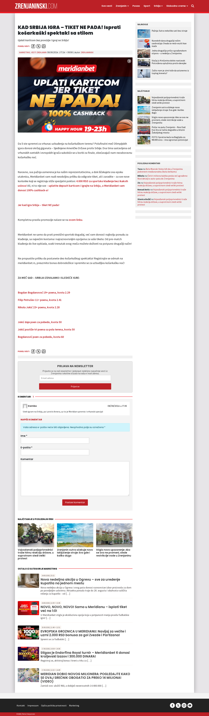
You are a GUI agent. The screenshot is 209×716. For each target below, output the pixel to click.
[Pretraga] (192, 6)
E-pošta (26, 447)
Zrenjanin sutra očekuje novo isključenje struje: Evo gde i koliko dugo (168, 110)
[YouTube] (189, 705)
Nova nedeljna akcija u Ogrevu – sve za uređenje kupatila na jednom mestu (80, 581)
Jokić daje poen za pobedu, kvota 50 (40, 322)
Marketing (24, 52)
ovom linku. (76, 219)
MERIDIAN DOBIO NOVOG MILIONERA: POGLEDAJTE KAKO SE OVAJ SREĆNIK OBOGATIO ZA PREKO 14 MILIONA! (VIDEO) (85, 678)
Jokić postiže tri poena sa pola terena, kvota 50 (46, 329)
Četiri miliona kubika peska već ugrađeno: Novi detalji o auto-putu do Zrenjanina (162, 177)
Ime (24, 435)
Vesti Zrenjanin (38, 52)
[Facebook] (172, 705)
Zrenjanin (121, 6)
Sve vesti (107, 6)
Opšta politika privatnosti (54, 705)
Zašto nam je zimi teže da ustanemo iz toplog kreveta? (170, 72)
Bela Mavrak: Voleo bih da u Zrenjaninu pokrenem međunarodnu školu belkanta (160, 170)
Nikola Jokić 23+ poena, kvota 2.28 (39, 307)
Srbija (157, 6)
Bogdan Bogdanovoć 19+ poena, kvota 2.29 (44, 292)
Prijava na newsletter (75, 366)
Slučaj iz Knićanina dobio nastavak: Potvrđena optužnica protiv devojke (169, 62)
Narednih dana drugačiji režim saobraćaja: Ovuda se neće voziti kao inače (169, 43)
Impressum (33, 705)
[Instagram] (184, 705)
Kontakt (21, 705)
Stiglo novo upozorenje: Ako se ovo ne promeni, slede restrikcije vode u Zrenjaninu (170, 120)
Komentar (27, 459)
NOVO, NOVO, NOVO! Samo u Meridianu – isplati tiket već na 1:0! (84, 609)
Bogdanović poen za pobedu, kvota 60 (41, 337)
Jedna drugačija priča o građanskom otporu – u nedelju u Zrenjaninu (169, 52)
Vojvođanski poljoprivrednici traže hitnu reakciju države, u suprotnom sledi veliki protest (168, 100)
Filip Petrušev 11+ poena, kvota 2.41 (40, 300)
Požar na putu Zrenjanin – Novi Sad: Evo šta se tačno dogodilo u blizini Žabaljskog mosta (169, 130)
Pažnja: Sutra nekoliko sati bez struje (169, 30)
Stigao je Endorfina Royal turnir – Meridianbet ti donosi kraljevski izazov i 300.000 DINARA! (85, 655)
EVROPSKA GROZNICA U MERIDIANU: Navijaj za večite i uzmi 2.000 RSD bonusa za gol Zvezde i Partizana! (83, 633)
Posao (136, 6)
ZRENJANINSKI (87, 52)
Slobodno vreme (176, 6)
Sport (147, 6)
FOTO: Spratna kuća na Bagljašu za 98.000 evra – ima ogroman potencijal (170, 138)
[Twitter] (178, 705)
